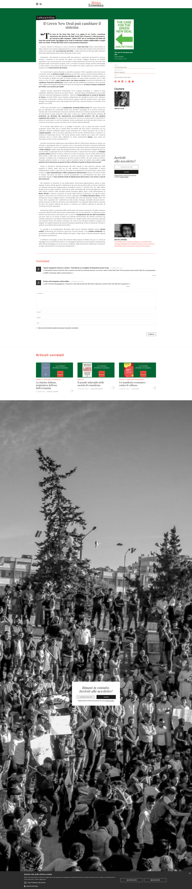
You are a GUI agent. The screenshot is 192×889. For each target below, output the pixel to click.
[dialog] (96, 880)
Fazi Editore (60, 40)
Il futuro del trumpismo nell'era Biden (56, 281)
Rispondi (154, 275)
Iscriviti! (126, 172)
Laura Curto (135, 389)
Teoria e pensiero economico (48, 379)
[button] (115, 82)
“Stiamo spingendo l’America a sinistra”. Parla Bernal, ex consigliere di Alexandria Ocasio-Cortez (76, 268)
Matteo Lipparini (119, 72)
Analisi (81, 379)
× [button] (189, 873)
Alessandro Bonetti (97, 389)
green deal (127, 77)
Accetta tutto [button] (132, 880)
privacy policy (124, 177)
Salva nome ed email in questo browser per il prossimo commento (58, 328)
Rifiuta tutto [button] (155, 880)
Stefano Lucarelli (52, 391)
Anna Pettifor (118, 77)
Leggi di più (42, 879)
